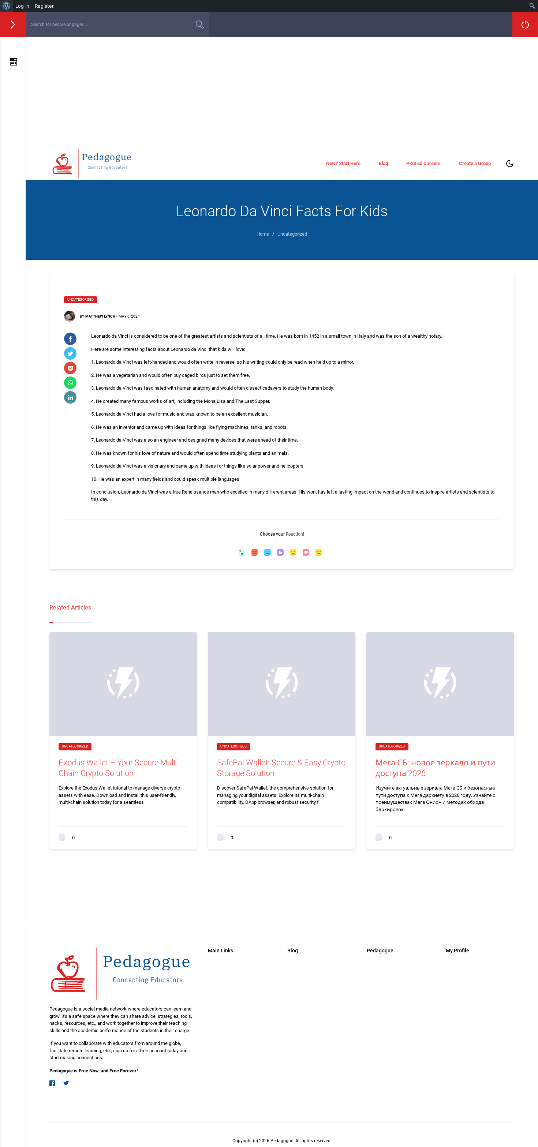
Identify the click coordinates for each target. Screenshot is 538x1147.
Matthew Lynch (100, 316)
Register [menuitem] (44, 6)
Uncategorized (80, 299)
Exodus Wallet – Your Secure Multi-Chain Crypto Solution (119, 768)
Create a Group (475, 163)
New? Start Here (343, 163)
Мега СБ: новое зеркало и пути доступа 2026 (435, 768)
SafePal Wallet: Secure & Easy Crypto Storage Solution (281, 768)
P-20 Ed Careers (423, 163)
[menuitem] (6, 6)
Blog (383, 163)
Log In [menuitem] (22, 6)
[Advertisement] (281, 92)
